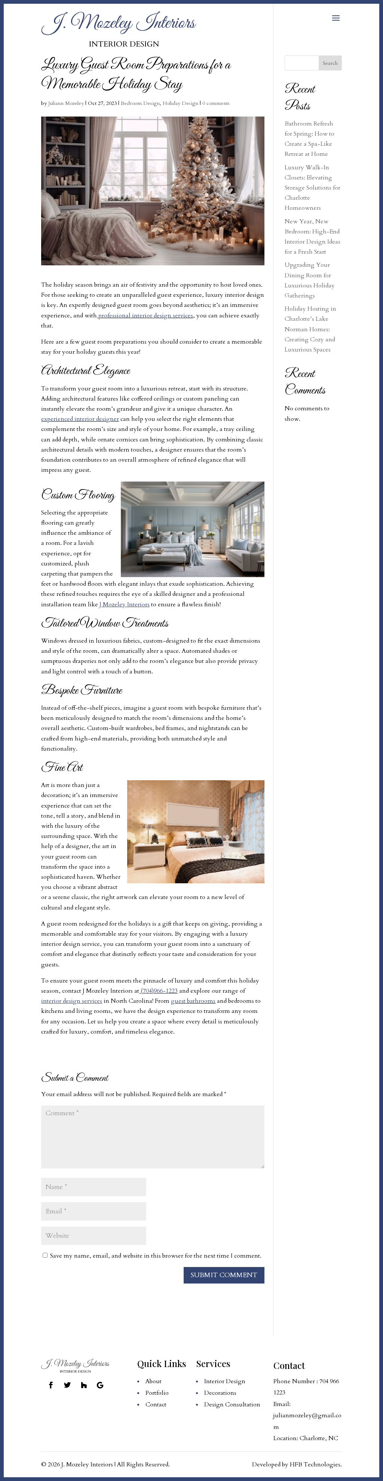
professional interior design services (145, 315)
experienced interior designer (80, 419)
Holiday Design (180, 103)
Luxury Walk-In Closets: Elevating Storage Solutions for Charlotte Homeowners (312, 187)
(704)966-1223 (159, 991)
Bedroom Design (140, 103)
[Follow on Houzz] (84, 1385)
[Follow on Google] (100, 1385)
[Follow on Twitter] (67, 1385)
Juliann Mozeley (66, 103)
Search (330, 63)
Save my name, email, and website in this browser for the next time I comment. (155, 1256)
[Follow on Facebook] (51, 1385)
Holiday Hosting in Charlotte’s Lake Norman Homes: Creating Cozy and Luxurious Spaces (310, 329)
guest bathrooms (193, 1001)
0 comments (216, 103)
